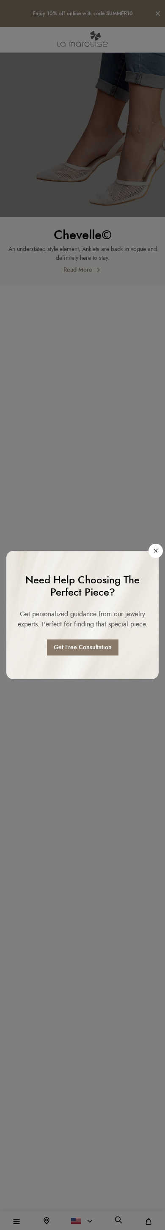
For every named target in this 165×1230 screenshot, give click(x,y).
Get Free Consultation (83, 647)
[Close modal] (155, 551)
